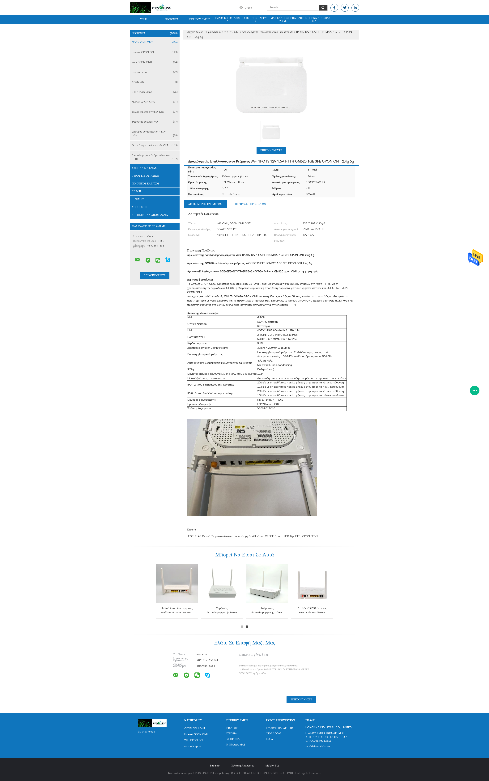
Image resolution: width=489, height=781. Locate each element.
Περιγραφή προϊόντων (250, 204)
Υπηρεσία (233, 739)
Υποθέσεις (139, 207)
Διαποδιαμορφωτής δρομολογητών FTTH (155, 157)
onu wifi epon (155, 72)
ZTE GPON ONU (155, 92)
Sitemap (214, 765)
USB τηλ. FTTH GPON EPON (301, 536)
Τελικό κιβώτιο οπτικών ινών (155, 112)
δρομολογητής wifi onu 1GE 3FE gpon (258, 536)
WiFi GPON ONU (155, 62)
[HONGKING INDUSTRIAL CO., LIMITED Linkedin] (355, 8)
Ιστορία (231, 733)
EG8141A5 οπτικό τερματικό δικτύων (210, 536)
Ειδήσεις (138, 199)
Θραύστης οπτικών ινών (155, 121)
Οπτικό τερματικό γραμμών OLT (155, 145)
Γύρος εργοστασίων (227, 19)
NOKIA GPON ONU (155, 102)
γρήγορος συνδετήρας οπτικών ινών (155, 133)
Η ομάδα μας (235, 744)
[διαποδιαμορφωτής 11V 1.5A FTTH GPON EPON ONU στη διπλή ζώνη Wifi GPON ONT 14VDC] (222, 585)
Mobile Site (272, 765)
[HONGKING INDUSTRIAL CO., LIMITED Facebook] (334, 8)
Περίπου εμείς (199, 19)
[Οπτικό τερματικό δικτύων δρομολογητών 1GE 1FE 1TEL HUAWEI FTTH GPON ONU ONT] (267, 585)
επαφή (136, 191)
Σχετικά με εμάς (144, 168)
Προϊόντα (171, 19)
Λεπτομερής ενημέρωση (205, 204)
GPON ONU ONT (155, 42)
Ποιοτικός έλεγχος (255, 19)
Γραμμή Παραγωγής (279, 728)
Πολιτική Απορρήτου (242, 765)
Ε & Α (269, 739)
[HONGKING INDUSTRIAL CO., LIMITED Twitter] (345, 8)
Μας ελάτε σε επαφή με (283, 19)
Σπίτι (143, 19)
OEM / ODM (273, 733)
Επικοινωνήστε (271, 150)
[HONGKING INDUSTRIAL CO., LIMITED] (137, 260)
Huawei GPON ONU (155, 52)
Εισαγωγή (232, 728)
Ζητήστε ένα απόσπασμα (314, 19)
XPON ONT (155, 82)
